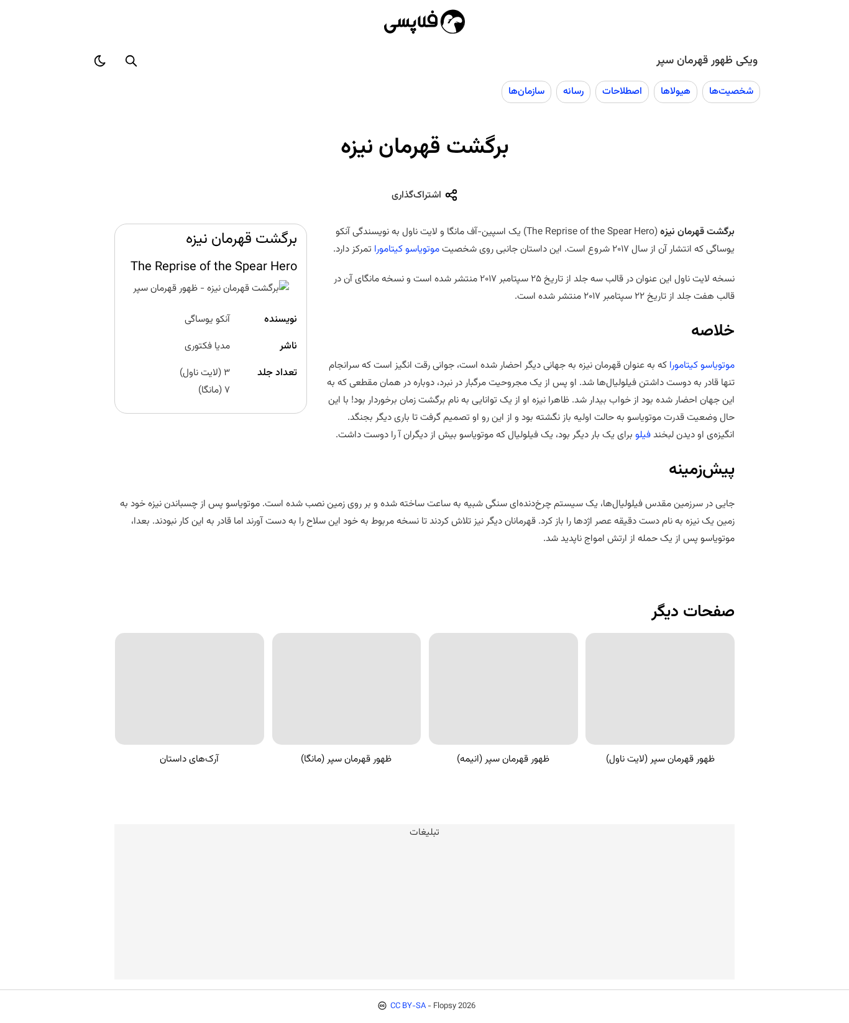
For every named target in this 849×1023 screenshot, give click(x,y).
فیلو (643, 434)
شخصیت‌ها (731, 91)
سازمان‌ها (526, 91)
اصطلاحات (622, 91)
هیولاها (676, 91)
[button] (131, 60)
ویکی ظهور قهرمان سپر (707, 61)
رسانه (573, 91)
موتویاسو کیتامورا (406, 249)
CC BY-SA (408, 1006)
